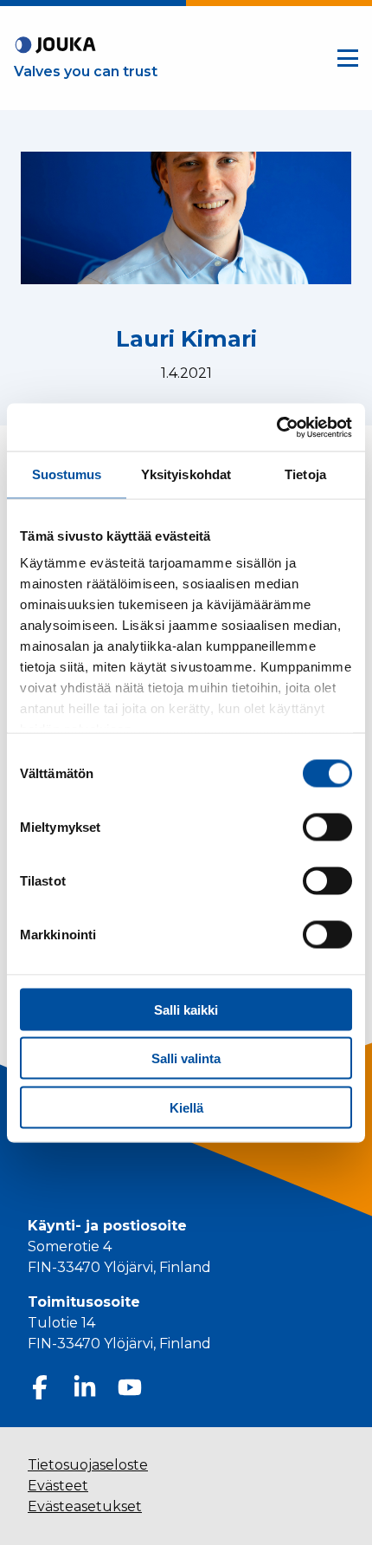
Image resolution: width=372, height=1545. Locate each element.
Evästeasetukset (85, 1506)
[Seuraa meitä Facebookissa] (40, 1387)
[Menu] (347, 58)
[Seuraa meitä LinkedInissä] (85, 1387)
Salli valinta (186, 1058)
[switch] (327, 827)
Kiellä (186, 1107)
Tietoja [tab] (305, 474)
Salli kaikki (186, 1009)
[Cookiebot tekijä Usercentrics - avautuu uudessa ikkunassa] (276, 427)
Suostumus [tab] (67, 474)
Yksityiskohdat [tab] (186, 474)
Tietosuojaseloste (88, 1465)
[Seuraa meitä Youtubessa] (130, 1387)
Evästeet (58, 1485)
